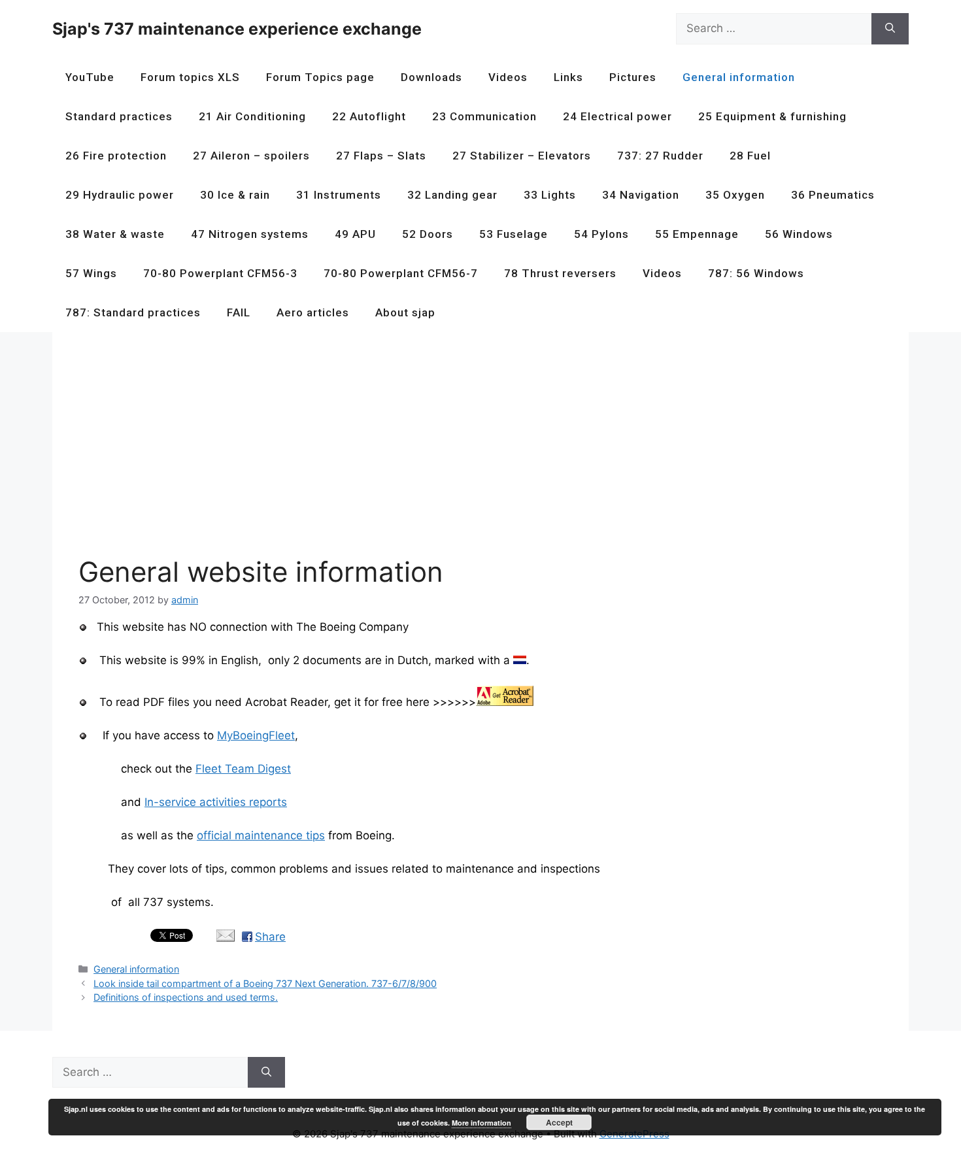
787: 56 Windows (756, 273)
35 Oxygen (735, 194)
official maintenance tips (261, 835)
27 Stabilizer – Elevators (521, 155)
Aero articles (313, 312)
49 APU (355, 234)
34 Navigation (640, 194)
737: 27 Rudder (660, 155)
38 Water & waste (115, 234)
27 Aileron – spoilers (251, 155)
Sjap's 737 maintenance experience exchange (237, 29)
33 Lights (550, 194)
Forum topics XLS (190, 77)
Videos (508, 77)
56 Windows (799, 234)
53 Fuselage (513, 234)
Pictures (632, 77)
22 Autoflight (369, 116)
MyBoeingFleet (256, 735)
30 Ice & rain (235, 194)
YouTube (89, 77)
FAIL (238, 312)
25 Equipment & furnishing (772, 116)
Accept (559, 1122)
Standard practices (119, 116)
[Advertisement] (470, 449)
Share (270, 936)
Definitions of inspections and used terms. (185, 997)
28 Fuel (750, 155)
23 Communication (484, 116)
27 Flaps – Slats (381, 155)
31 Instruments (338, 194)
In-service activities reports (215, 802)
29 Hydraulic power (119, 194)
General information (739, 77)
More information (481, 1123)
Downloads (431, 77)
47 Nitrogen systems (250, 234)
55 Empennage (697, 234)
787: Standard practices (133, 312)
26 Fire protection (116, 155)
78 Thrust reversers (560, 273)
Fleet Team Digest (243, 768)
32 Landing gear (452, 194)
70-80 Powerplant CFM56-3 (220, 273)
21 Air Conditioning (252, 116)
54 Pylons (601, 234)
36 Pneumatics (833, 194)
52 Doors (427, 234)
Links (568, 77)
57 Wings (91, 273)
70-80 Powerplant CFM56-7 (401, 273)
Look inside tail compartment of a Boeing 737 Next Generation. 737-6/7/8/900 (265, 983)
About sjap (405, 312)
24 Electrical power (617, 116)
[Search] (890, 28)
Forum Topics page (320, 77)
